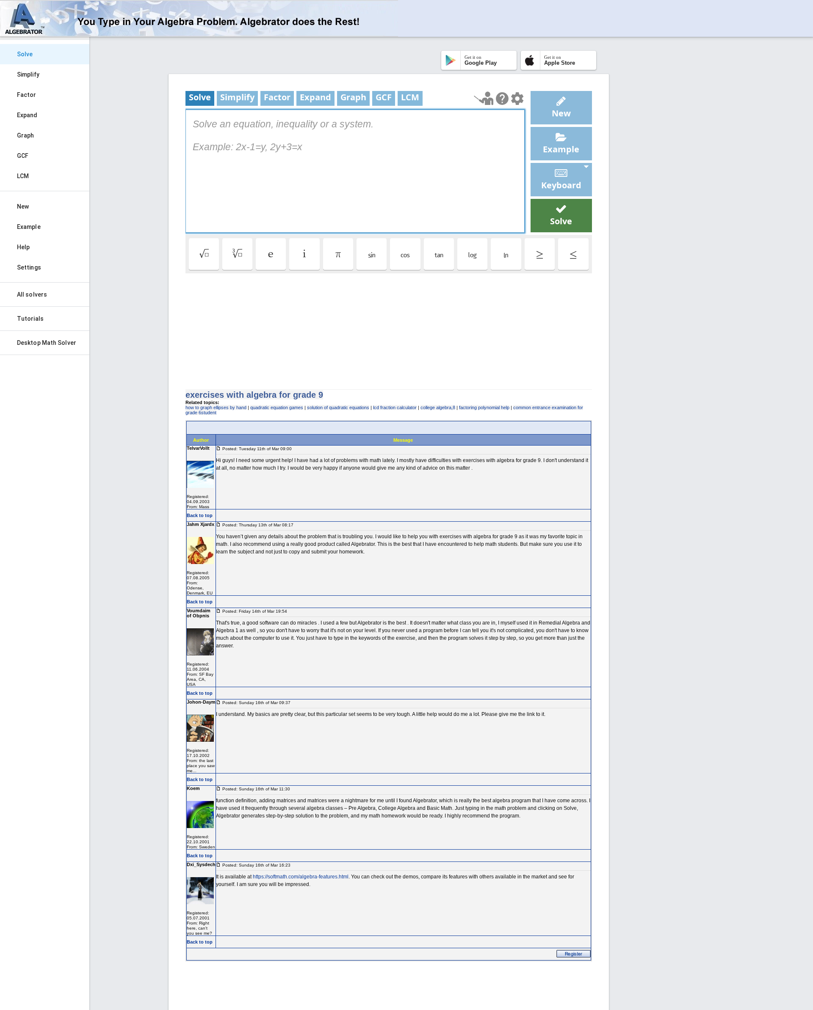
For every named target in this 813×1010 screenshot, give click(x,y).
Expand (27, 115)
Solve (25, 54)
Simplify (28, 74)
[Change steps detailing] (517, 98)
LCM (23, 176)
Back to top (200, 515)
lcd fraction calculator (395, 407)
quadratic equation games (276, 407)
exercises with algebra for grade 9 (254, 394)
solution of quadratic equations (338, 407)
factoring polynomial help (484, 407)
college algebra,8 (437, 407)
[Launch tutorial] (484, 98)
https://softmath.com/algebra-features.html (300, 877)
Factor (26, 94)
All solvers (32, 294)
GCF (22, 155)
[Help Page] (502, 98)
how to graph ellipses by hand (215, 407)
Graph (25, 135)
